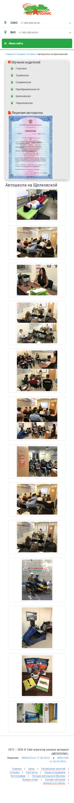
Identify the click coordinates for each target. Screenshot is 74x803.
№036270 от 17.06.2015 (36, 757)
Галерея (20, 54)
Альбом (31, 54)
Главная (9, 54)
